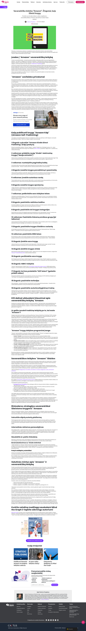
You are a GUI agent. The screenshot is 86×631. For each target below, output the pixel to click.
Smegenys (29, 606)
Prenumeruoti (54, 584)
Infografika (40, 610)
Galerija (18, 2)
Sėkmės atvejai (20, 612)
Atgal (5, 7)
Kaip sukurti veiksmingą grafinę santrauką (74, 614)
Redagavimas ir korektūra (20, 384)
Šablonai (32, 2)
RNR (28, 610)
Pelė (28, 612)
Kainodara (38, 2)
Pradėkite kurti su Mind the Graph (34, 540)
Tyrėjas (49, 610)
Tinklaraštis (62, 2)
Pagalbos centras (62, 610)
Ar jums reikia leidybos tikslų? (34, 562)
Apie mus (56, 2)
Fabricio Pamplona (31, 21)
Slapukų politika (65, 627)
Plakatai (39, 612)
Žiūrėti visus (29, 613)
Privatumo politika (58, 627)
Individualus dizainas (47, 2)
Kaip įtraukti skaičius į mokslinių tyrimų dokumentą (73, 611)
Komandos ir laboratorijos (53, 612)
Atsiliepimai (19, 610)
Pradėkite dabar (80, 2)
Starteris (50, 606)
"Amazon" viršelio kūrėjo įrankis (18, 252)
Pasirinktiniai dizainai (63, 608)
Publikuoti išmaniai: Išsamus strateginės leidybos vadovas (20, 563)
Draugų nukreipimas (21, 608)
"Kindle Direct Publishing (36, 63)
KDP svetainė (37, 148)
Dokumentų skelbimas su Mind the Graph (50, 563)
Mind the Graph (14, 512)
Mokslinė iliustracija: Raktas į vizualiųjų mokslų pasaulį (74, 607)
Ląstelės (28, 608)
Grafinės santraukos (42, 608)
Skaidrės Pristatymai (42, 606)
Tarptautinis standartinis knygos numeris (38, 266)
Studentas (50, 608)
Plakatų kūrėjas (25, 2)
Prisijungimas (71, 2)
